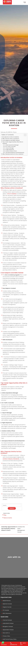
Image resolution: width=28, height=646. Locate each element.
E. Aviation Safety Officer (11, 151)
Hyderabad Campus (8, 623)
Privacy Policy (6, 636)
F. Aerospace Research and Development (14, 152)
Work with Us (6, 633)
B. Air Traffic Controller (10, 146)
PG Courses (6, 610)
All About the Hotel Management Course (21, 529)
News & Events (8, 518)
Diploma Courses (7, 604)
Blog (5, 515)
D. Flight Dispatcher (9, 149)
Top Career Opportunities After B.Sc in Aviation (13, 142)
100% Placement (7, 613)
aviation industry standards (11, 459)
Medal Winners (7, 600)
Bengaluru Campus (8, 626)
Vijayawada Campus (8, 629)
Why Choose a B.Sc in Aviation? (11, 138)
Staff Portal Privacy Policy (9, 639)
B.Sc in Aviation (12, 194)
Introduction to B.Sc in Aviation (10, 137)
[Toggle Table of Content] (24, 135)
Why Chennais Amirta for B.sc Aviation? (13, 154)
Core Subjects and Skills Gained (11, 140)
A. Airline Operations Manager (12, 145)
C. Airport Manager (9, 148)
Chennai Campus (7, 620)
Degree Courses (7, 607)
